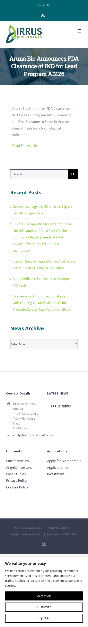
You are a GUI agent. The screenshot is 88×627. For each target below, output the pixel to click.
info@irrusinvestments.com (26, 534)
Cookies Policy (17, 487)
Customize (44, 607)
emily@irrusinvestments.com (27, 435)
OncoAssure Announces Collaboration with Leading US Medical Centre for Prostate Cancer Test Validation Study (42, 303)
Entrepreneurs (17, 461)
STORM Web (70, 534)
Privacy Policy (16, 480)
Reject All (44, 618)
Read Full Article (24, 145)
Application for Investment (58, 470)
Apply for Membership (64, 461)
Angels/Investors (19, 467)
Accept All (44, 596)
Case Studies (16, 474)
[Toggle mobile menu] (80, 31)
